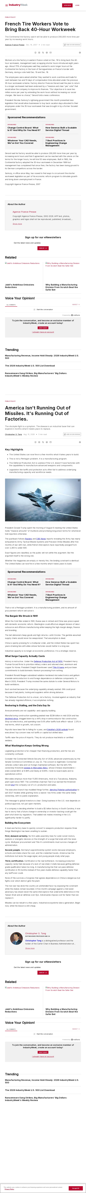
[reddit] (47, 53)
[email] (51, 53)
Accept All (75, 1188)
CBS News (41, 539)
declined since (11, 719)
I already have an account (43, 332)
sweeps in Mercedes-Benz (36, 768)
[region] (43, 310)
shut (13, 785)
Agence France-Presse (14, 45)
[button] (6, 5)
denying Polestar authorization (63, 790)
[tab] (11, 304)
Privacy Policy (9, 1189)
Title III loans (58, 667)
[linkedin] (39, 53)
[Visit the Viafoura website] (75, 315)
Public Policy (10, 17)
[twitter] (43, 53)
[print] (80, 53)
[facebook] (35, 53)
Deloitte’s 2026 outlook (57, 729)
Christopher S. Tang (13, 434)
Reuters (28, 539)
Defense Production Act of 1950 (48, 661)
